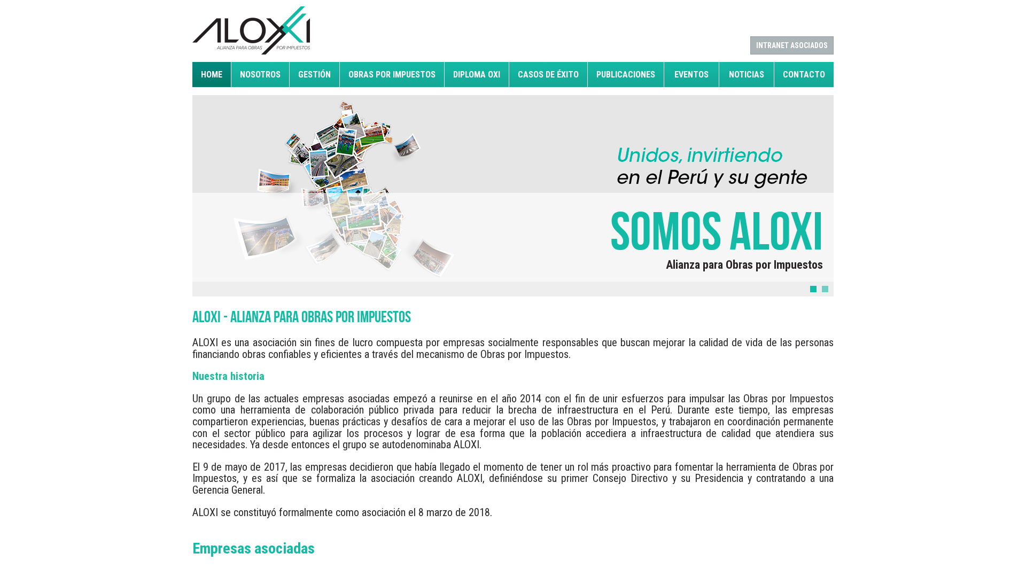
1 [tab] (813, 289)
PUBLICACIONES (625, 74)
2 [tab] (825, 289)
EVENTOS (691, 74)
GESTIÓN (314, 74)
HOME (211, 74)
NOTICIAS (746, 74)
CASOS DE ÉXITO (548, 74)
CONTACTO (804, 74)
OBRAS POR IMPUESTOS (392, 74)
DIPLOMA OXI (476, 74)
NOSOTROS (260, 74)
